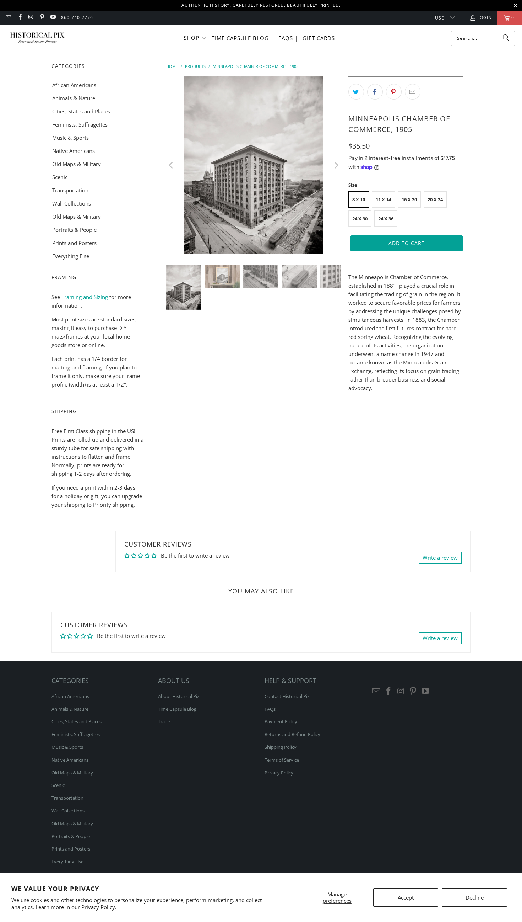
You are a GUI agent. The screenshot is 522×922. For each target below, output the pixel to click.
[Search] (506, 38)
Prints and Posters (74, 242)
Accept (406, 897)
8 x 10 (358, 199)
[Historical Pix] (37, 38)
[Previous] (171, 165)
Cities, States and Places (81, 111)
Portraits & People (74, 229)
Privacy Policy (279, 772)
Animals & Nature (73, 98)
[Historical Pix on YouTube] (53, 18)
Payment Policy (281, 721)
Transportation (70, 190)
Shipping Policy (281, 747)
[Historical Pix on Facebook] (19, 18)
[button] (195, 38)
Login (484, 18)
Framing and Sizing (84, 296)
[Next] (336, 165)
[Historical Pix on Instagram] (31, 18)
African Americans (74, 85)
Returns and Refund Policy (292, 734)
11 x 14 (383, 199)
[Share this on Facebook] (375, 92)
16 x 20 (409, 199)
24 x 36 (385, 218)
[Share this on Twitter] (356, 92)
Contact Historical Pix (287, 696)
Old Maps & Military (76, 163)
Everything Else (70, 256)
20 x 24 (435, 199)
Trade (164, 721)
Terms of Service (282, 760)
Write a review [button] (440, 557)
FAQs (270, 709)
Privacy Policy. (98, 907)
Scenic (59, 177)
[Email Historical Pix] (8, 18)
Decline (475, 897)
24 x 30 (360, 218)
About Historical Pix (179, 696)
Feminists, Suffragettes (80, 124)
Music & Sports (70, 137)
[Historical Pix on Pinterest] (42, 18)
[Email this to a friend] (412, 92)
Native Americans (73, 150)
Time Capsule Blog (177, 709)
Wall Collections (71, 203)
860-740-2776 (77, 18)
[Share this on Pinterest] (394, 92)
